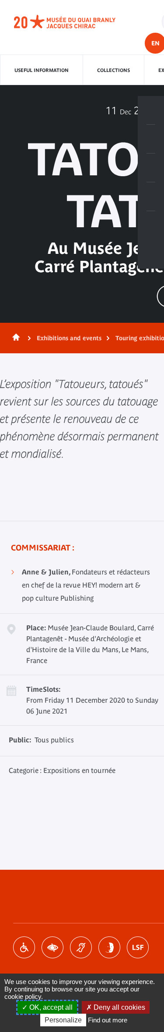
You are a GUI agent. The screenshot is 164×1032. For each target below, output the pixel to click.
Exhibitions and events (69, 338)
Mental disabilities (109, 947)
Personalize (63, 1020)
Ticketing (151, 110)
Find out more (107, 1020)
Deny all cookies (118, 1007)
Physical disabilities (24, 947)
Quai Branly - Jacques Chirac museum (74, 22)
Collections (113, 70)
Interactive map (151, 225)
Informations (151, 139)
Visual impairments (52, 947)
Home (14, 338)
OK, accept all (50, 1007)
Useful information (41, 70)
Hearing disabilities (81, 947)
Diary (151, 168)
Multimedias (151, 196)
